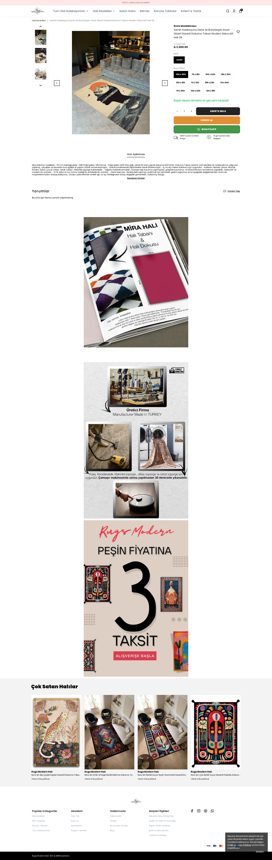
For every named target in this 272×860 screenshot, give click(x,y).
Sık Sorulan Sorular (119, 825)
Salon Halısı (127, 11)
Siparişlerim (76, 825)
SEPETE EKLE (218, 111)
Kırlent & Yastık (191, 11)
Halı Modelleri (102, 11)
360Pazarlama (62, 855)
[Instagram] (198, 811)
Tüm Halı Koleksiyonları (69, 11)
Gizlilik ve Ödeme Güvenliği (162, 820)
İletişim (113, 820)
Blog (112, 830)
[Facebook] (192, 811)
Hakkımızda (115, 816)
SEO (51, 855)
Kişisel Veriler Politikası (159, 825)
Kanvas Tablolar (165, 11)
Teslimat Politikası (157, 835)
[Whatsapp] (212, 811)
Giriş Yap (75, 816)
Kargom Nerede (78, 830)
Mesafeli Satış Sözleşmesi (161, 816)
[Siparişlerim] (234, 11)
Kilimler (145, 11)
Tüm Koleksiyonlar (41, 830)
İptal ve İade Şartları (158, 830)
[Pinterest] (205, 811)
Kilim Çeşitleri (38, 820)
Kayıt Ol (74, 820)
